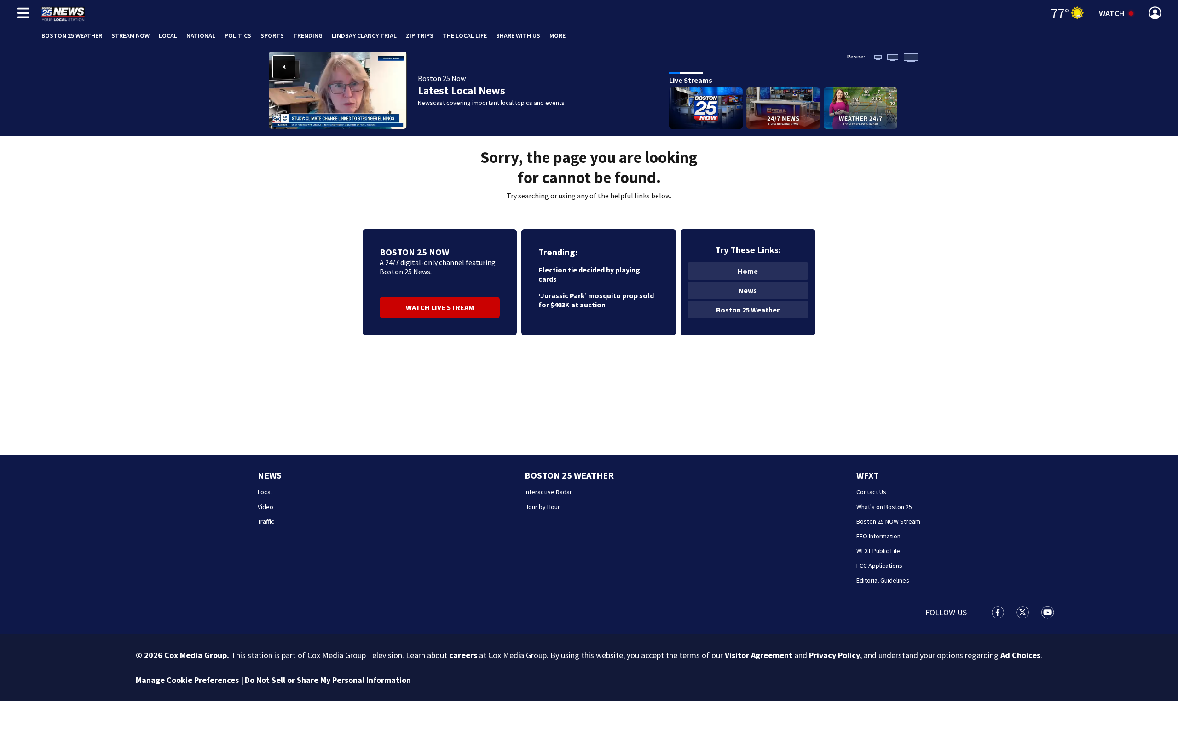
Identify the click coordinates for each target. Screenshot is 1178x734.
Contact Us (871, 492)
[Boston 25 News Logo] (63, 13)
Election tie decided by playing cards (589, 274)
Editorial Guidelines (882, 580)
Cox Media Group (195, 655)
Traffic (266, 521)
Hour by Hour (542, 507)
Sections (21, 13)
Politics (238, 35)
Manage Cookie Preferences (187, 680)
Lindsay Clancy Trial (364, 35)
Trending (308, 35)
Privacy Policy (834, 655)
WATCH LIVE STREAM (440, 307)
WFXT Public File (878, 551)
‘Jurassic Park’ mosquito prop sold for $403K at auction (596, 300)
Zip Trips (419, 35)
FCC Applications (879, 565)
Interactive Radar (548, 492)
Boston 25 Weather (71, 35)
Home (748, 271)
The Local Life (465, 35)
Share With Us (518, 35)
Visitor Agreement (758, 655)
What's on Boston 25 (884, 507)
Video (265, 507)
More (557, 35)
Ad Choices (1020, 655)
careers (463, 655)
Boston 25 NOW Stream (888, 521)
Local (168, 35)
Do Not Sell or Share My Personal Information (328, 680)
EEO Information (878, 536)
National (200, 35)
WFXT (867, 475)
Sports (272, 35)
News (748, 290)
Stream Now (130, 35)
